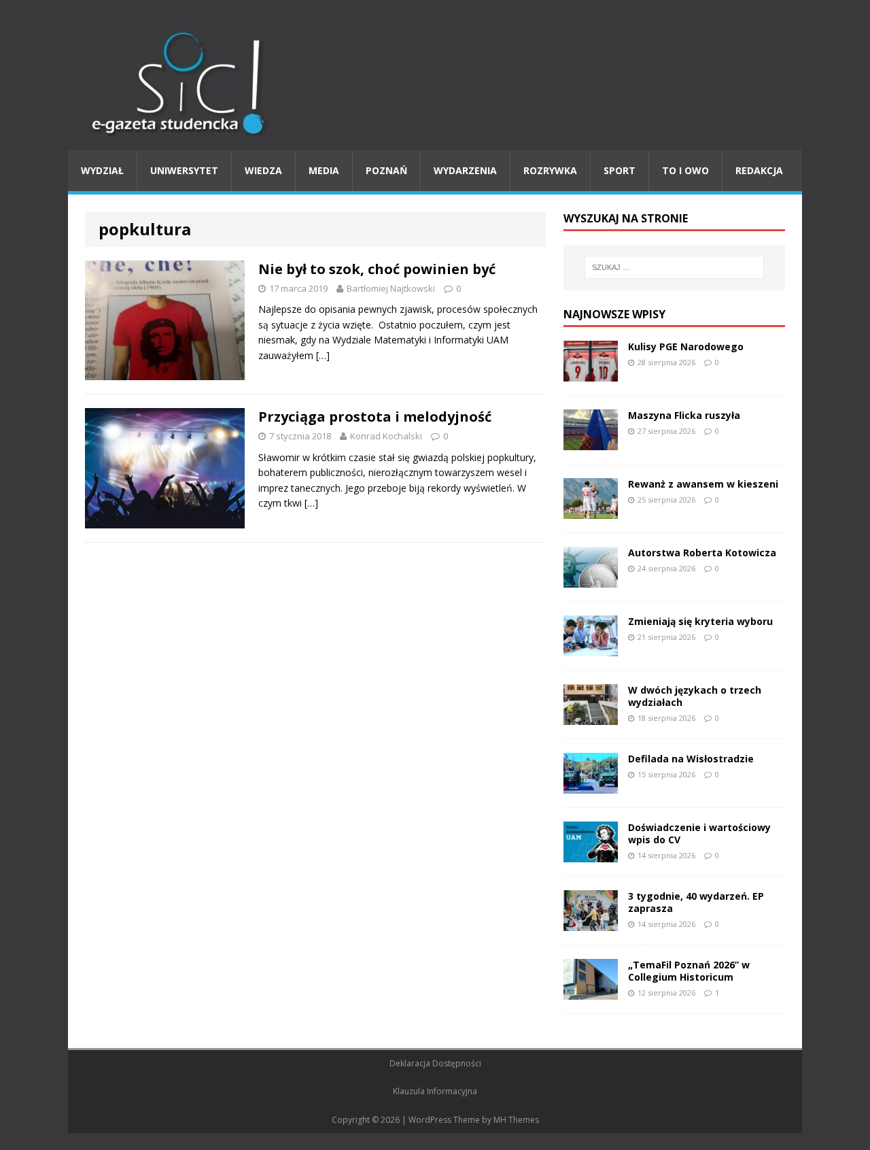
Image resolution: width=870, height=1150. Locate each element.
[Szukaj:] (674, 267)
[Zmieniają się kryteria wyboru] (590, 647)
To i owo (685, 170)
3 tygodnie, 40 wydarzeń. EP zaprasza (696, 902)
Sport (620, 170)
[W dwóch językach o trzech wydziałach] (590, 716)
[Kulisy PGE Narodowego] (590, 373)
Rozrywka (550, 170)
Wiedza (263, 170)
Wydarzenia (465, 170)
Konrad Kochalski (386, 436)
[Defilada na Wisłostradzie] (590, 785)
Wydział (102, 170)
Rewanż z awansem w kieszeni (703, 483)
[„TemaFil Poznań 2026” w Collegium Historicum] (590, 991)
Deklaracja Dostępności (435, 1063)
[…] (323, 355)
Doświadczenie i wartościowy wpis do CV (699, 833)
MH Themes (516, 1120)
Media (324, 170)
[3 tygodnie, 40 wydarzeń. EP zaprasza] (590, 922)
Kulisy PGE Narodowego (686, 346)
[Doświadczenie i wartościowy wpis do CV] (590, 853)
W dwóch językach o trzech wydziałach (694, 696)
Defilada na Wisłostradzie (691, 758)
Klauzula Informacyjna (435, 1091)
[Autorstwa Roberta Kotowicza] (590, 579)
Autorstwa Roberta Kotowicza (702, 552)
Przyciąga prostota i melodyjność (374, 416)
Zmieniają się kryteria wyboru (700, 621)
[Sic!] (435, 83)
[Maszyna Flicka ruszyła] (590, 441)
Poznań (386, 170)
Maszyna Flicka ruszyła (684, 415)
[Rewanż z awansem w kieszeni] (590, 510)
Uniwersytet (184, 170)
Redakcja (759, 170)
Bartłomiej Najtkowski (391, 288)
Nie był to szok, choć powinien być (376, 269)
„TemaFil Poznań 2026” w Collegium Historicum (689, 970)
